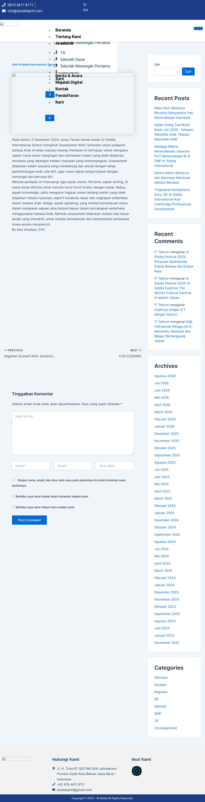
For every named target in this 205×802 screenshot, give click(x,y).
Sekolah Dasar (72, 59)
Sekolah (160, 706)
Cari (157, 64)
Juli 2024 (161, 549)
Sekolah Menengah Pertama (85, 66)
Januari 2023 (164, 635)
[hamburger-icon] (198, 28)
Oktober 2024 (165, 527)
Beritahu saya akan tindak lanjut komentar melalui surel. (52, 496)
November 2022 (166, 643)
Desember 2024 (166, 520)
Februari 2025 (165, 506)
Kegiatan (160, 692)
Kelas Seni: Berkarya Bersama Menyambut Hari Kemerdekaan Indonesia (173, 113)
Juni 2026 (162, 390)
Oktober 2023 (165, 607)
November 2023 (166, 599)
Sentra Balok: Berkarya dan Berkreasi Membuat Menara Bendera (172, 177)
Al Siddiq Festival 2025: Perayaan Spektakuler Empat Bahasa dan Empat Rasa (173, 261)
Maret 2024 (163, 571)
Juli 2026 (161, 383)
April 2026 (162, 405)
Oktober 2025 (165, 448)
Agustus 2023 (165, 621)
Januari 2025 (164, 513)
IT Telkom (161, 252)
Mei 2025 (161, 484)
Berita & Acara (68, 75)
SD (156, 699)
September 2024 (167, 534)
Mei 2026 (161, 397)
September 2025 (167, 455)
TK (62, 52)
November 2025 (166, 441)
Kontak (61, 89)
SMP (157, 713)
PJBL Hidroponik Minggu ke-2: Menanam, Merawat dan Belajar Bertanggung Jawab (173, 331)
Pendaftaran (67, 95)
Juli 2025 (161, 470)
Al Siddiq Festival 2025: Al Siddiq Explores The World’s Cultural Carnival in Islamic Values (172, 288)
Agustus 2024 (165, 542)
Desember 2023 (166, 592)
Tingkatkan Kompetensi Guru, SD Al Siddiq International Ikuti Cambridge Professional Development (172, 199)
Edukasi (160, 685)
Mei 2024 (161, 556)
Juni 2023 (162, 628)
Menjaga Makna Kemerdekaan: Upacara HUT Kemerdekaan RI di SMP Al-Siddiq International (172, 156)
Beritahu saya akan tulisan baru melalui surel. (45, 507)
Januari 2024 (164, 585)
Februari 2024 (165, 578)
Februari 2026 (165, 419)
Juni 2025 (162, 477)
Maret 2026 (163, 412)
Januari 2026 (164, 426)
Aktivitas (161, 677)
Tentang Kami (68, 36)
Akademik (64, 43)
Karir (59, 102)
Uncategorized (165, 728)
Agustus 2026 (165, 376)
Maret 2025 (163, 498)
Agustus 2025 (165, 462)
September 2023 (167, 614)
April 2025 (162, 491)
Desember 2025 (166, 434)
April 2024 (162, 563)
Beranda (63, 30)
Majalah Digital (68, 82)
